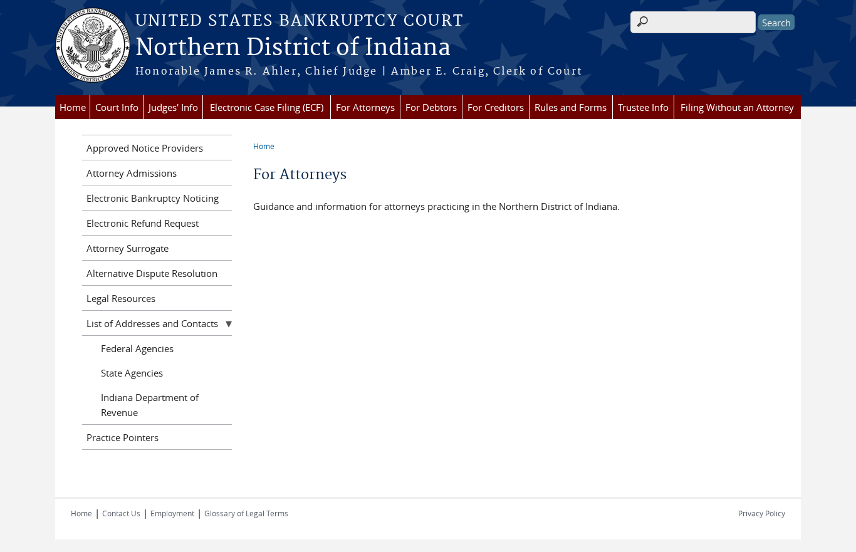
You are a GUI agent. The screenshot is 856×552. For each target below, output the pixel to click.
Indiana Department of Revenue (150, 405)
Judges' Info (173, 107)
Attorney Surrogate (127, 248)
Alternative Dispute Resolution (151, 273)
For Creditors (495, 107)
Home (73, 107)
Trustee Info (643, 107)
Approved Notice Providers (144, 148)
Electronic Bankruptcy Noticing (152, 198)
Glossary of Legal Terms (246, 513)
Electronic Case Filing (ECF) (266, 107)
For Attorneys (365, 107)
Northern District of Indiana (293, 48)
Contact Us (121, 513)
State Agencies (132, 373)
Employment (172, 513)
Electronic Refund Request (142, 223)
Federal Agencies (137, 348)
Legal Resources (120, 298)
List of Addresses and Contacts (152, 323)
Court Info (116, 107)
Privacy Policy (761, 513)
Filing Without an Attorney (737, 107)
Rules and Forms (571, 107)
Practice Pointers (122, 437)
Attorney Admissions (131, 173)
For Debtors (431, 107)
